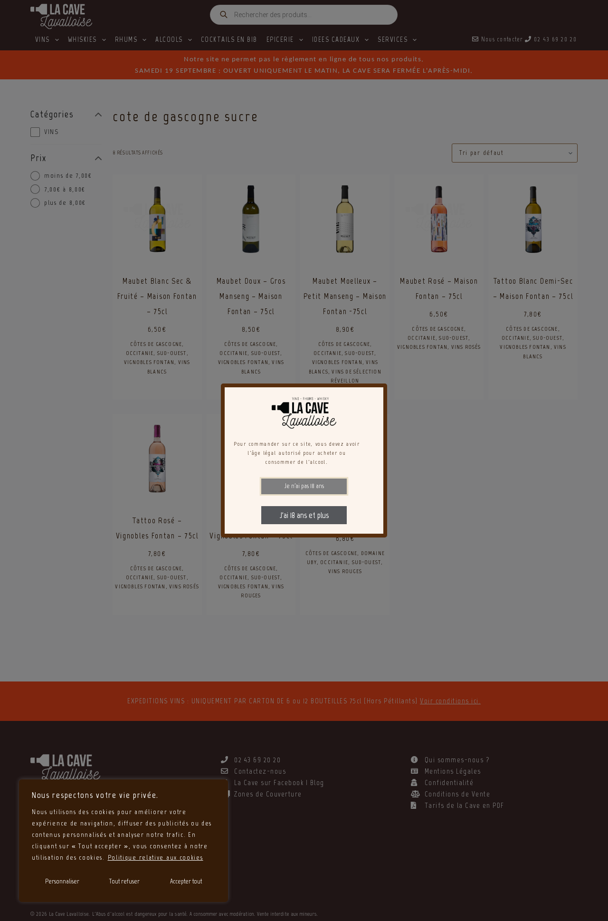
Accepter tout (186, 881)
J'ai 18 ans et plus (304, 515)
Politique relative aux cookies (155, 858)
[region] (123, 840)
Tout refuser (124, 881)
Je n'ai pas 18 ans (304, 486)
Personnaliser (62, 881)
